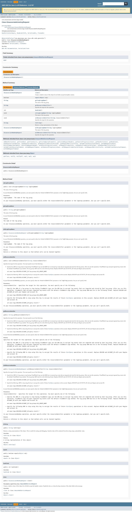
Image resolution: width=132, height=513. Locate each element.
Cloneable (41, 33)
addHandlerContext (10, 142)
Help (25, 2)
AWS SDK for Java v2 (72, 9)
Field (13, 17)
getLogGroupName (40, 100)
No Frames (27, 14)
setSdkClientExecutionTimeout (14, 147)
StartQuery (51, 274)
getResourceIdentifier (42, 105)
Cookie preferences (15, 511)
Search (99, 3)
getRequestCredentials (29, 143)
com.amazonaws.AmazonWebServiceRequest (17, 27)
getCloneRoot (21, 142)
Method (23, 17)
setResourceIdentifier (42, 118)
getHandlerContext (101, 142)
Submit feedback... (102, 5)
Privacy (2, 511)
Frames (21, 14)
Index (20, 2)
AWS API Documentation (9, 48)
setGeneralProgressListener (48, 145)
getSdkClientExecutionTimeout (90, 143)
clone (37, 92)
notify (13, 156)
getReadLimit (113, 142)
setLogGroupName (40, 113)
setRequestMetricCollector (107, 145)
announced (9, 9)
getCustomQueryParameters (47, 142)
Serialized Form (23, 48)
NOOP (5, 60)
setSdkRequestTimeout (32, 147)
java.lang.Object (6, 25)
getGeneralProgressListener (84, 142)
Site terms (7, 511)
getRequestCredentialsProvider (48, 143)
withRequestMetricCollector (94, 147)
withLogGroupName (41, 127)
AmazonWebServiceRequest (16, 41)
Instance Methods (19, 87)
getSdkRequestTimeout (108, 143)
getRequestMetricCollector (69, 143)
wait (25, 156)
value (11, 38)
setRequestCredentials (66, 145)
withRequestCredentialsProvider (72, 147)
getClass (6, 156)
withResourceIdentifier (43, 132)
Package (9, 2)
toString (38, 123)
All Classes (37, 14)
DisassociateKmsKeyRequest (13, 77)
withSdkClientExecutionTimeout (115, 147)
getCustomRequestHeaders (65, 142)
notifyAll (19, 156)
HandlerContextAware (8, 33)
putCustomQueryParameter (12, 145)
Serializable (32, 33)
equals (37, 97)
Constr (18, 17)
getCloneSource (32, 142)
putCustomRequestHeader (29, 145)
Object (42, 97)
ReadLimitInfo (21, 33)
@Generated (5, 38)
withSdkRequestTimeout (11, 149)
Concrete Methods (33, 87)
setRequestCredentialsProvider (85, 145)
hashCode (38, 110)
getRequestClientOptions (12, 143)
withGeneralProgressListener (50, 147)
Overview (3, 2)
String (6, 100)
